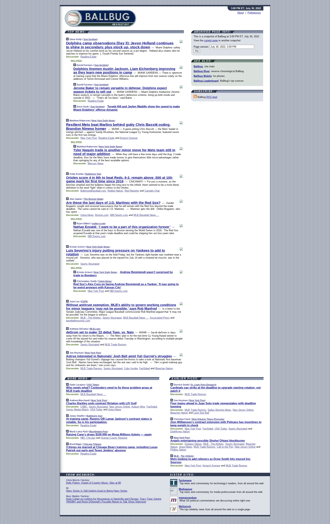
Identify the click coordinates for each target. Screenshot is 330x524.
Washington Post (98, 431)
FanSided (144, 368)
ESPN (84, 301)
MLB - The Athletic (90, 317)
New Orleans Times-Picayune (208, 419)
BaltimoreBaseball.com (93, 190)
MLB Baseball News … (146, 215)
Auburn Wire (138, 406)
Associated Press (160, 317)
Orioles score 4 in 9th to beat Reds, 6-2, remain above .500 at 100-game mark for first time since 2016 (119, 179)
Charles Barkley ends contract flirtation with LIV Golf (101, 403)
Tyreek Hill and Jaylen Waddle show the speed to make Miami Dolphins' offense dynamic (126, 108)
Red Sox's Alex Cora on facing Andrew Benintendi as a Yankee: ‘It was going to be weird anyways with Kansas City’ (126, 285)
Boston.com (101, 215)
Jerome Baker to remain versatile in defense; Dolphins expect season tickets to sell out (120, 89)
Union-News (87, 215)
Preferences (254, 12)
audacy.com (98, 223)
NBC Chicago (87, 437)
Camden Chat (152, 190)
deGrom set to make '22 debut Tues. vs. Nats (100, 332)
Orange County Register (114, 437)
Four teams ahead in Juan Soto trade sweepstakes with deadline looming (213, 405)
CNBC (83, 406)
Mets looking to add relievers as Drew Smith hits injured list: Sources (210, 460)
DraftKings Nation (180, 431)
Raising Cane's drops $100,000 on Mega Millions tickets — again (109, 434)
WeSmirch (185, 506)
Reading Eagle (88, 56)
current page (211, 40)
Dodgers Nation (193, 444)
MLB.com (95, 329)
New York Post (88, 138)
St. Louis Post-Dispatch (203, 385)
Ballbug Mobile (203, 76)
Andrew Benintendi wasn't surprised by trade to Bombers (123, 273)
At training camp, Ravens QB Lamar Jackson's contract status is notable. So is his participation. (109, 420)
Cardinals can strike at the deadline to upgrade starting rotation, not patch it (215, 389)
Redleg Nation (115, 190)
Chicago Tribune (92, 444)
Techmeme (185, 480)
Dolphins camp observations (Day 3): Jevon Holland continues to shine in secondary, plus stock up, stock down (120, 45)
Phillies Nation (178, 449)
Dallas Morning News (219, 409)
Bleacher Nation (164, 368)
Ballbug (198, 66)
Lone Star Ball (201, 412)
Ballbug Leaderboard (206, 80)
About (240, 12)
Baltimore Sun (93, 174)
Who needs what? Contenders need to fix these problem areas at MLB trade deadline (109, 389)
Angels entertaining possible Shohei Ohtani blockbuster (207, 440)
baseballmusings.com (78, 320)
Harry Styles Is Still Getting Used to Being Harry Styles (96, 490)
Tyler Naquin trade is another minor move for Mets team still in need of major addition (124, 152)
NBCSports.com (119, 215)
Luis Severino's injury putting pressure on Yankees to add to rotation (115, 252)
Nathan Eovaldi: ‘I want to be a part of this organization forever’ (122, 227)
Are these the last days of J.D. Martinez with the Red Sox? (113, 203)
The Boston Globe (93, 199)
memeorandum (188, 497)
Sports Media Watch (77, 409)
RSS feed (211, 97)
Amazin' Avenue (129, 138)
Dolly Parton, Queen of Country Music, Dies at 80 (93, 482)
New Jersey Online (119, 406)
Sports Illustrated (89, 263)
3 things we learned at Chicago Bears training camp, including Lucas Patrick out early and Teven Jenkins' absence (112, 448)
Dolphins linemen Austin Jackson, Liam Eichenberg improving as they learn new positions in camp (124, 71)
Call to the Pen (225, 446)
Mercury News (96, 163)
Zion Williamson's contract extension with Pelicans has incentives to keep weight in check (215, 423)
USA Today (93, 385)
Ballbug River (202, 71)
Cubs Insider (131, 368)
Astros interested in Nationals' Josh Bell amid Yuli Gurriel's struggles (119, 356)
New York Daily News (103, 121)
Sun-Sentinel (90, 39)
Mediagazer (185, 489)
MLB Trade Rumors (115, 344)
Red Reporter (132, 190)
